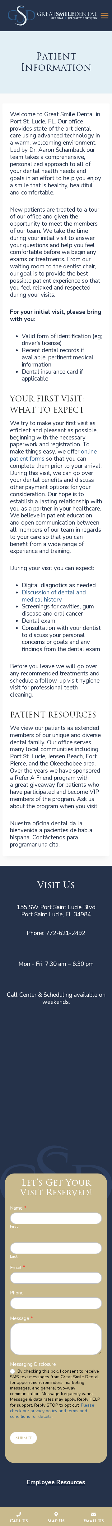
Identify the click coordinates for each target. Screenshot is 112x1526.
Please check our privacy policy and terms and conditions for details (52, 1410)
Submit (23, 1438)
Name (18, 1208)
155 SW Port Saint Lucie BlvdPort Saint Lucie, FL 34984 (56, 911)
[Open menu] (104, 15)
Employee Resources (56, 1482)
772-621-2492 (65, 933)
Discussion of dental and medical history (54, 596)
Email (17, 1268)
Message (21, 1319)
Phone (17, 1293)
